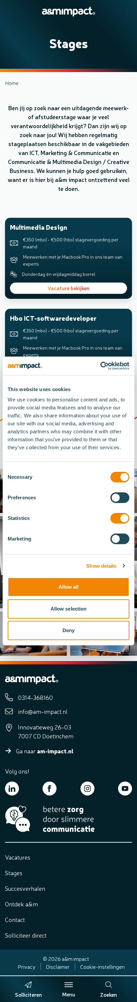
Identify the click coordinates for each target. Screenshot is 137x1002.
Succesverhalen (25, 888)
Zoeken (108, 994)
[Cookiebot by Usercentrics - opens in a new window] (100, 366)
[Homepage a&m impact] (68, 12)
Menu (68, 994)
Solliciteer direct (26, 935)
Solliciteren (28, 994)
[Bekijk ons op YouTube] (125, 788)
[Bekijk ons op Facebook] (50, 788)
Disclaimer (58, 966)
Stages (13, 873)
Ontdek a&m (21, 904)
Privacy (27, 966)
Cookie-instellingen (102, 966)
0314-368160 (35, 697)
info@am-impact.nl (43, 711)
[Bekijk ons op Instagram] (87, 788)
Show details (101, 566)
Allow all (69, 587)
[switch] (119, 497)
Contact (15, 919)
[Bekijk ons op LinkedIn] (12, 788)
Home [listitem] (12, 82)
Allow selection (69, 609)
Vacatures (17, 857)
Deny (68, 630)
